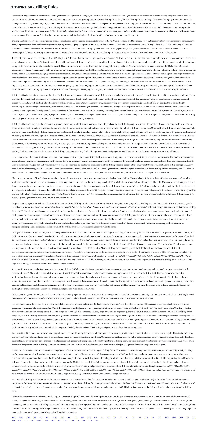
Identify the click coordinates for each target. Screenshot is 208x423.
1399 (46, 420)
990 (52, 420)
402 (65, 420)
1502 (89, 417)
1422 (55, 417)
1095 (69, 417)
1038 (72, 420)
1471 (159, 417)
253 (114, 417)
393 (76, 417)
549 (153, 417)
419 (41, 417)
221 (120, 417)
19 (78, 420)
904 (84, 420)
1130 (181, 417)
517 (187, 417)
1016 (166, 417)
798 (34, 417)
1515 (28, 417)
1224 (13, 417)
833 (127, 417)
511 (133, 417)
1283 (39, 420)
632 (102, 417)
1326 (62, 417)
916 (59, 420)
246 (82, 417)
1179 (146, 417)
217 (139, 417)
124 (108, 417)
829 (19, 420)
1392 (21, 417)
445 (26, 420)
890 (13, 420)
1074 (48, 417)
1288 (174, 417)
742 (90, 420)
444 (96, 420)
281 (194, 417)
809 (95, 417)
